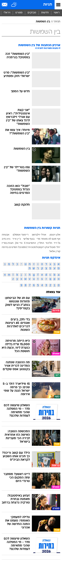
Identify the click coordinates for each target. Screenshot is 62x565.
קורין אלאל (54, 251)
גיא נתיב (6, 238)
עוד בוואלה (53, 292)
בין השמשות (43, 21)
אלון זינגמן (55, 234)
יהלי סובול (55, 247)
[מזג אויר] (14, 4)
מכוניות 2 (31, 247)
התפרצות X (30, 242)
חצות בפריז (7, 242)
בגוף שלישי (28, 238)
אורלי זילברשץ (39, 234)
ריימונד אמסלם (20, 234)
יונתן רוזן (45, 247)
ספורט (19, 12)
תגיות (47, 4)
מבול (38, 247)
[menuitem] (45, 13)
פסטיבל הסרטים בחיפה (14, 247)
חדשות (45, 12)
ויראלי (7, 12)
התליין (41, 242)
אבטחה (5, 234)
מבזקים (32, 12)
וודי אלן (19, 242)
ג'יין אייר (16, 238)
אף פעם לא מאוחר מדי (48, 238)
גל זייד (57, 242)
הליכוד (48, 242)
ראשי (57, 12)
